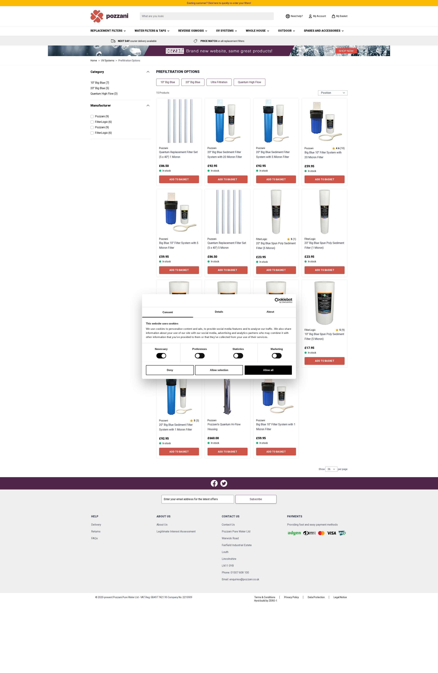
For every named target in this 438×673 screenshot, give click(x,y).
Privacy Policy (291, 597)
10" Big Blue (167, 82)
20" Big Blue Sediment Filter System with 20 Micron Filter (225, 155)
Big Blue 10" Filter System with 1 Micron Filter (275, 427)
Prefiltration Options (129, 60)
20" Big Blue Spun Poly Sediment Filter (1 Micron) (324, 245)
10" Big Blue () (101, 83)
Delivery (96, 524)
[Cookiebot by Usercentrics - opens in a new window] (277, 300)
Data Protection (316, 597)
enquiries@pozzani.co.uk (244, 579)
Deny (170, 369)
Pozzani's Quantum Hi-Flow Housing (224, 427)
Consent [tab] (168, 312)
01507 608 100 (240, 572)
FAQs (94, 538)
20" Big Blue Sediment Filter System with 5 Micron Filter (273, 155)
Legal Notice (340, 597)
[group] (338, 148)
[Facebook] (214, 483)
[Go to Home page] (109, 16)
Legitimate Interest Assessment (176, 531)
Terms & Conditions (264, 597)
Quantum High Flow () (104, 94)
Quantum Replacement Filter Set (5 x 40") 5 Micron (227, 245)
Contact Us (228, 524)
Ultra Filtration (219, 82)
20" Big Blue (193, 82)
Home (94, 60)
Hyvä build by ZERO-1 (265, 600)
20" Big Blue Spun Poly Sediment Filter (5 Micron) (276, 246)
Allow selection (219, 369)
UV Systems (107, 60)
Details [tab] (219, 311)
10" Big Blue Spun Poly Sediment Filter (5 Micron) (324, 336)
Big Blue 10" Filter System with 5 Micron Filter (178, 245)
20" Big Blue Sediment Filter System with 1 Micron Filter (176, 427)
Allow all (268, 369)
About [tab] (270, 311)
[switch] (200, 355)
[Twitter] (223, 483)
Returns (95, 531)
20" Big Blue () (101, 88)
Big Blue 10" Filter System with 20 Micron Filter (323, 155)
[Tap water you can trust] (219, 50)
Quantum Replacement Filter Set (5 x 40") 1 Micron (178, 155)
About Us (162, 524)
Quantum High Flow (249, 82)
